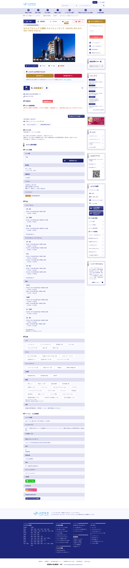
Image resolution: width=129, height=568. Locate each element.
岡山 (32, 540)
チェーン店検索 (92, 224)
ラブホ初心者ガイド (78, 527)
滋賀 (42, 538)
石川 (32, 534)
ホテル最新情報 (77, 544)
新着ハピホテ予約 (77, 542)
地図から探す (57, 12)
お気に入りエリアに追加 (75, 116)
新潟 (32, 532)
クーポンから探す (69, 12)
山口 (45, 540)
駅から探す (38, 12)
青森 (32, 529)
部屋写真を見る (73, 160)
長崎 (38, 543)
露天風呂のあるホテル (93, 238)
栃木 (46, 531)
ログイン (96, 37)
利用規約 (47, 561)
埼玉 (39, 531)
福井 (38, 534)
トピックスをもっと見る (98, 109)
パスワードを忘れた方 (96, 46)
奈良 (45, 538)
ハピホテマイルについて (94, 139)
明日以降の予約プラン (68, 75)
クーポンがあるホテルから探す (63, 540)
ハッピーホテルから (96, 264)
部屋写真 (42, 21)
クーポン (67, 21)
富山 (35, 534)
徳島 (35, 541)
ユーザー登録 (101, 2)
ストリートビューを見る (33, 498)
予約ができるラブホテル (62, 534)
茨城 (49, 531)
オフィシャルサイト (31, 124)
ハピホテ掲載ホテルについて (97, 541)
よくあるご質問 (92, 147)
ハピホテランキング (93, 136)
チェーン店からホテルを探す (63, 542)
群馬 (52, 531)
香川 (32, 541)
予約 (79, 21)
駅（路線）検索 (94, 196)
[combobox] (90, 5)
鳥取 (38, 540)
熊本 (42, 543)
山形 (38, 529)
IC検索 (92, 193)
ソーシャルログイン (96, 42)
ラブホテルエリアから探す (97, 200)
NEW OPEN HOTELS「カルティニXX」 (96, 105)
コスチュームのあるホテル (94, 235)
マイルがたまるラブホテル (62, 536)
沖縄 (32, 545)
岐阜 (35, 536)
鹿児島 (52, 543)
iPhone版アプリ (92, 164)
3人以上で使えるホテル (94, 248)
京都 (38, 538)
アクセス (54, 21)
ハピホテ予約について (96, 531)
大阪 (32, 538)
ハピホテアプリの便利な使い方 (80, 529)
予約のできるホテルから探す (85, 12)
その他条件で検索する (93, 255)
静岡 (38, 536)
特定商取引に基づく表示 (69, 561)
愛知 (32, 536)
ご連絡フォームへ (95, 282)
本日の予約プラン (40, 75)
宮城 (45, 529)
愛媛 (38, 541)
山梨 (35, 532)
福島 (48, 529)
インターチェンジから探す (62, 527)
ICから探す (47, 12)
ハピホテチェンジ (95, 535)
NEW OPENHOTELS (61, 550)
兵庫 (35, 538)
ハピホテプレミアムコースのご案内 (94, 143)
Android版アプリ (92, 167)
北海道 (32, 527)
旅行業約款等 (79, 561)
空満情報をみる (47, 101)
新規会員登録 (94, 49)
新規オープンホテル (78, 539)
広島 (35, 540)
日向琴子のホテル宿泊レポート (63, 552)
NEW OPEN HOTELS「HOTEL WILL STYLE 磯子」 (95, 93)
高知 (42, 541)
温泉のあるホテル (93, 251)
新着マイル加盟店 (77, 540)
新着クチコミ (77, 546)
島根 (42, 540)
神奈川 (35, 531)
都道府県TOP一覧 (96, 61)
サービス (92, 132)
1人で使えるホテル (93, 245)
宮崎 (48, 543)
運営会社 (41, 561)
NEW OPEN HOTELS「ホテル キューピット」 (96, 87)
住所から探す (28, 12)
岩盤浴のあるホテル (93, 241)
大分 (45, 543)
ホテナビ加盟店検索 (93, 228)
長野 (38, 532)
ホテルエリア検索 (95, 190)
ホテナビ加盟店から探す (62, 538)
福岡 (32, 543)
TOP (30, 21)
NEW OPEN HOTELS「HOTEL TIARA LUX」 (95, 81)
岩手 (42, 529)
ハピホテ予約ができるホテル (96, 208)
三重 (42, 536)
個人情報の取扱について (56, 561)
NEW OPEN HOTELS (45, 124)
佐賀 (35, 543)
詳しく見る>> (67, 79)
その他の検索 (100, 12)
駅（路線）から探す (61, 529)
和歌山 (48, 538)
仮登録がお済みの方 (96, 52)
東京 (32, 531)
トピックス (93, 76)
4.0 (32, 88)
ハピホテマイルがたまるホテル (96, 213)
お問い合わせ (87, 561)
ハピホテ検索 (94, 186)
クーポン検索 (92, 221)
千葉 (42, 531)
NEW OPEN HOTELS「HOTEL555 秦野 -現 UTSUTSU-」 (94, 99)
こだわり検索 (94, 203)
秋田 (35, 529)
